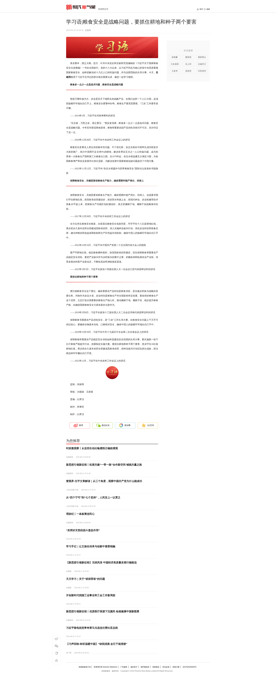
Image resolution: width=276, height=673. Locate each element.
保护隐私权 (145, 667)
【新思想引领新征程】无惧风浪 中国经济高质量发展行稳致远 (101, 562)
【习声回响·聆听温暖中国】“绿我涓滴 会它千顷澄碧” (96, 644)
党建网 (88, 30)
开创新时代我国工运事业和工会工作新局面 (90, 595)
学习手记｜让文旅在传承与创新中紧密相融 (90, 546)
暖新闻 (188, 57)
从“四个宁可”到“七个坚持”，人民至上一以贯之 (93, 497)
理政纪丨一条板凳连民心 (80, 513)
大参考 (175, 71)
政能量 (175, 57)
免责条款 (155, 667)
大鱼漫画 (175, 64)
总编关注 (202, 64)
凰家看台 (202, 57)
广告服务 (123, 667)
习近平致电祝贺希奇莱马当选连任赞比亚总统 (92, 627)
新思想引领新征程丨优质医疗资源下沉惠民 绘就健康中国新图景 (102, 611)
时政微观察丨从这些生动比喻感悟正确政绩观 (92, 448)
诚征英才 (134, 667)
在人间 (188, 64)
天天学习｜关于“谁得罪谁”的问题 (85, 578)
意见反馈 (165, 667)
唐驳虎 (188, 71)
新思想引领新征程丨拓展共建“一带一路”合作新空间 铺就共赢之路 (104, 464)
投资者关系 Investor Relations (105, 667)
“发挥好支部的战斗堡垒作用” (83, 530)
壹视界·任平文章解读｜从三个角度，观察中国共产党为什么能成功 (104, 481)
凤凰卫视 (175, 667)
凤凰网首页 (103, 9)
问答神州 (202, 71)
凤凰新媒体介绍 (85, 667)
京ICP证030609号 (190, 667)
